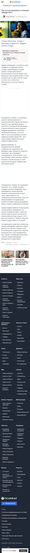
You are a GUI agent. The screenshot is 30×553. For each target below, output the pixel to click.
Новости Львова (8, 296)
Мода (19, 379)
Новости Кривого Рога (8, 304)
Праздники (19, 425)
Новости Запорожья (6, 299)
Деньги (5, 328)
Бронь (19, 406)
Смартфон (6, 364)
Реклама (4, 521)
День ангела (21, 444)
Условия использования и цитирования (14, 518)
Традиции (20, 438)
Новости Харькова (5, 286)
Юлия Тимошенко (8, 454)
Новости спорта (21, 323)
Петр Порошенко (8, 451)
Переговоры (6, 411)
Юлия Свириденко (8, 462)
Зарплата (20, 282)
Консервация (21, 474)
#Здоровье (8, 242)
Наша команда (6, 530)
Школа (19, 297)
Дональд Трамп (7, 433)
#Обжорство (24, 244)
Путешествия (21, 382)
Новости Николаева (6, 316)
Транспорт (6, 331)
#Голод (15, 242)
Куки (14, 550)
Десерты (20, 480)
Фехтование (21, 341)
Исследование (21, 364)
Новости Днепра (8, 290)
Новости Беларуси (5, 388)
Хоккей (19, 335)
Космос (5, 355)
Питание (20, 355)
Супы (19, 477)
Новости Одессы (8, 293)
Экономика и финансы (5, 323)
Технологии (6, 352)
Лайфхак (20, 388)
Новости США (7, 376)
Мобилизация (20, 399)
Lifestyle (18, 369)
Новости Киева (7, 282)
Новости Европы (8, 373)
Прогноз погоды (22, 307)
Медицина (20, 294)
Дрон (4, 361)
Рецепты (19, 467)
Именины (20, 447)
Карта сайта (5, 533)
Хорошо (23, 550)
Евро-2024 (20, 338)
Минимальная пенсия (7, 485)
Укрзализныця (7, 342)
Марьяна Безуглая (5, 458)
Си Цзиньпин (7, 436)
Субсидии (20, 291)
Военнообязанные (23, 412)
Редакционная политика (9, 515)
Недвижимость (7, 334)
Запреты (20, 441)
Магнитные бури (22, 391)
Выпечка (20, 471)
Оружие (5, 413)
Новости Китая (7, 385)
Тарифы (5, 337)
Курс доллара (7, 340)
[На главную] (15, 2)
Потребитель (21, 376)
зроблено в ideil (5, 547)
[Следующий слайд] (28, 5)
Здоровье (19, 348)
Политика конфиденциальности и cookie (14, 512)
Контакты (5, 527)
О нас (4, 509)
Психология (21, 361)
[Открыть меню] (2, 2)
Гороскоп (20, 373)
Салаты (19, 483)
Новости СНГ (7, 382)
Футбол (19, 326)
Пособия (20, 304)
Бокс (18, 329)
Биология (5, 358)
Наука (3, 348)
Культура (20, 385)
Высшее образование (21, 300)
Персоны (4, 425)
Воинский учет (21, 415)
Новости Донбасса (6, 308)
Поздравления (21, 394)
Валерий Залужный (6, 444)
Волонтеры (6, 416)
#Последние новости (12, 244)
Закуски (19, 486)
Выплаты (20, 288)
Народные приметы (20, 434)
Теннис (19, 332)
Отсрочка (20, 409)
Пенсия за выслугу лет (6, 490)
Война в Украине (6, 399)
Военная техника (8, 419)
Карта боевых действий (7, 404)
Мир (2, 369)
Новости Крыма (7, 312)
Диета (19, 358)
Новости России (8, 379)
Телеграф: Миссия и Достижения (12, 536)
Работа (19, 285)
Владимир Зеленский (6, 429)
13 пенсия (6, 471)
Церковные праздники (20, 429)
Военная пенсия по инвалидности (8, 481)
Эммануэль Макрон (6, 440)
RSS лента (5, 539)
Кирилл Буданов (8, 448)
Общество (19, 279)
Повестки (20, 403)
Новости (4, 279)
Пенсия (3, 467)
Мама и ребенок (22, 352)
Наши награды (6, 524)
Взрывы (5, 408)
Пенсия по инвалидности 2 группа (7, 476)
